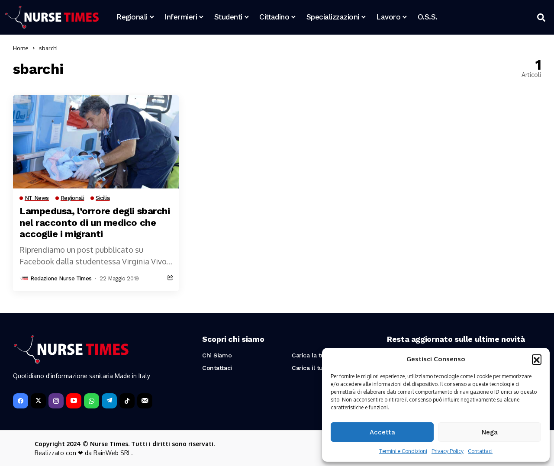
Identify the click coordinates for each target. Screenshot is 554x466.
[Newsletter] (144, 400)
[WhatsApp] (91, 400)
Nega (490, 432)
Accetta (382, 432)
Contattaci (480, 451)
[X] (38, 400)
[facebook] (20, 400)
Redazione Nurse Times (61, 278)
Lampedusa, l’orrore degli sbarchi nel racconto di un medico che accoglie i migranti (94, 222)
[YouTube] (73, 400)
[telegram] (109, 400)
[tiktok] (127, 400)
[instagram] (56, 400)
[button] (536, 359)
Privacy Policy (448, 451)
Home (21, 48)
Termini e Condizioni (403, 451)
